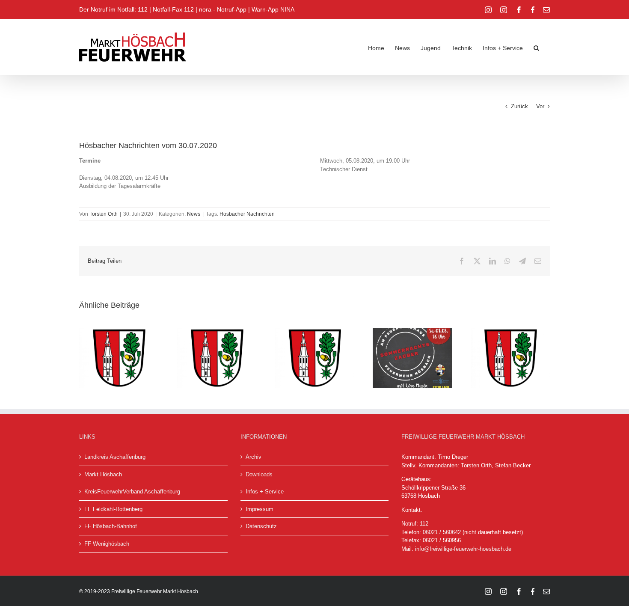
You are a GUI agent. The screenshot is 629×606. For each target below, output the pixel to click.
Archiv (253, 457)
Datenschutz (261, 526)
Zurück (519, 106)
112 (424, 523)
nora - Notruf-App (222, 9)
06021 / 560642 (442, 532)
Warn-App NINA (273, 9)
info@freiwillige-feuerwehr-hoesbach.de (463, 549)
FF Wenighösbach (106, 544)
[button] (536, 47)
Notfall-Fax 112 (173, 9)
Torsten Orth (103, 214)
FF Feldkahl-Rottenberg (113, 509)
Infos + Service (265, 491)
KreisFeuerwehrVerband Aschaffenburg (132, 491)
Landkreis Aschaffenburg (114, 457)
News (193, 214)
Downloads (259, 474)
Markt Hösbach (103, 474)
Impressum (259, 509)
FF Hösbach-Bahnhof (110, 526)
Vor (540, 106)
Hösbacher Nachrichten (247, 214)
